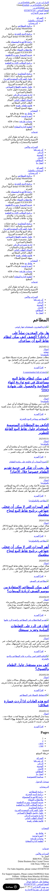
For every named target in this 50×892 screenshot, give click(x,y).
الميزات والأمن (31, 147)
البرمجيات (33, 23)
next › (40, 743)
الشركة (40, 18)
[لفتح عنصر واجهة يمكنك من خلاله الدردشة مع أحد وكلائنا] (11, 887)
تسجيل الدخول (42, 781)
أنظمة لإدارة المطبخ (23, 126)
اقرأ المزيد (38, 367)
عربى (20, 2)
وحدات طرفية (25, 121)
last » (41, 746)
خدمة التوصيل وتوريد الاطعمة (18, 55)
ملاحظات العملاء (24, 50)
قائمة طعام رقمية (24, 105)
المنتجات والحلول (35, 20)
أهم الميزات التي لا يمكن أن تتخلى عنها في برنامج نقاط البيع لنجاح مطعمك (25, 510)
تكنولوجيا (45, 354)
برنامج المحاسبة (25, 73)
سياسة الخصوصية (35, 777)
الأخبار (40, 157)
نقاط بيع (28, 113)
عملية (46, 352)
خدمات (34, 132)
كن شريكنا (38, 150)
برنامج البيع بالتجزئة (23, 34)
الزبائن (40, 152)
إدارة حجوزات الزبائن (22, 95)
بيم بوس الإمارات (40, 887)
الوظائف (39, 160)
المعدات (34, 111)
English (26, 2)
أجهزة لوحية (26, 116)
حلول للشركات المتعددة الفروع (18, 79)
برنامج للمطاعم (25, 26)
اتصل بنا (39, 163)
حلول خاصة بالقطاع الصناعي (19, 87)
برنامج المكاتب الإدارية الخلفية (18, 63)
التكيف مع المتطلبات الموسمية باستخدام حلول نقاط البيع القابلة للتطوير (27, 429)
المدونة (40, 155)
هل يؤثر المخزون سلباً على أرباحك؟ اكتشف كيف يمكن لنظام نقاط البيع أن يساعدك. (26, 337)
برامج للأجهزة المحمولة (21, 42)
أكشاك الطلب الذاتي (23, 100)
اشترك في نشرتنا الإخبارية (37, 889)
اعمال (46, 349)
